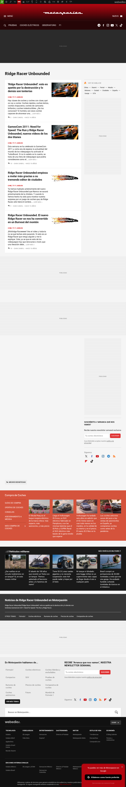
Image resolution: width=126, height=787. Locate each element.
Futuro (28, 692)
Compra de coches (15, 495)
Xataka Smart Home (10, 746)
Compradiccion (95, 742)
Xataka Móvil (10, 738)
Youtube (112, 25)
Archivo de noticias (17, 482)
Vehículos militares (19, 551)
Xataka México (11, 767)
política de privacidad (94, 677)
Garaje (87, 93)
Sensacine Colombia (43, 771)
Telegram (98, 25)
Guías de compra (13, 503)
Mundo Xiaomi (11, 751)
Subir (114, 722)
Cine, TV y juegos (15, 97)
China (86, 87)
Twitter (116, 25)
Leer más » (36, 114)
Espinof (42, 738)
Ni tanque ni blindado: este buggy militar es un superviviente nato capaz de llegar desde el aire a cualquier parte (86, 576)
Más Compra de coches (12, 527)
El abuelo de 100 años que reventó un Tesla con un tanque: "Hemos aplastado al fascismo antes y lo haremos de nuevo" (39, 578)
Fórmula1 (22, 616)
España (115, 90)
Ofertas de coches (14, 507)
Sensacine (43, 734)
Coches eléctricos (34, 616)
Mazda (110, 87)
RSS (114, 456)
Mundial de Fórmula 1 (49, 693)
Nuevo (115, 16)
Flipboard (86, 461)
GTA (94, 93)
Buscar (116, 712)
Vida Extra (26, 738)
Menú (10, 16)
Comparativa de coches (85, 616)
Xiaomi (94, 87)
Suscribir (115, 436)
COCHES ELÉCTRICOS (29, 25)
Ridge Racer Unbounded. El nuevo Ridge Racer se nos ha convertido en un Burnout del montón (28, 219)
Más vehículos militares (108, 551)
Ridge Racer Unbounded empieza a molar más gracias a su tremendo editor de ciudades (28, 176)
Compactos (10, 677)
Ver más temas (12, 701)
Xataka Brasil (10, 770)
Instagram (107, 25)
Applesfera (9, 742)
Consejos (9, 512)
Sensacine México (45, 767)
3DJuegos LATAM (29, 767)
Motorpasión (63, 12)
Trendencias (94, 734)
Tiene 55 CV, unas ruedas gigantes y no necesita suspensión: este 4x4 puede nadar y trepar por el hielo (63, 576)
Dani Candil (18, 117)
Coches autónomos (10, 693)
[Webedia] (12, 721)
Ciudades (105, 90)
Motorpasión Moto (79, 738)
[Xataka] (2, 2)
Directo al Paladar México (62, 768)
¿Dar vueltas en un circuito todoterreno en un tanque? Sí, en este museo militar (14, 575)
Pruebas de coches (50, 678)
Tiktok (121, 25)
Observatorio (49, 25)
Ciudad (96, 90)
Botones (87, 90)
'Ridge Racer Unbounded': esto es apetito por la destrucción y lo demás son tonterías (28, 88)
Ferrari (102, 87)
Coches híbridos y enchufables (52, 671)
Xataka (8, 734)
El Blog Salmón (111, 734)
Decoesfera (94, 738)
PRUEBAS (12, 25)
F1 (60, 25)
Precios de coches (67, 616)
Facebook (103, 25)
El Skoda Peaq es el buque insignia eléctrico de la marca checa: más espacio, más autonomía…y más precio (39, 521)
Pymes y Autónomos (110, 739)
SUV (27, 677)
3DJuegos (26, 734)
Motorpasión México (77, 768)
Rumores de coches (51, 616)
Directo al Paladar (62, 734)
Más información (65, 784)
